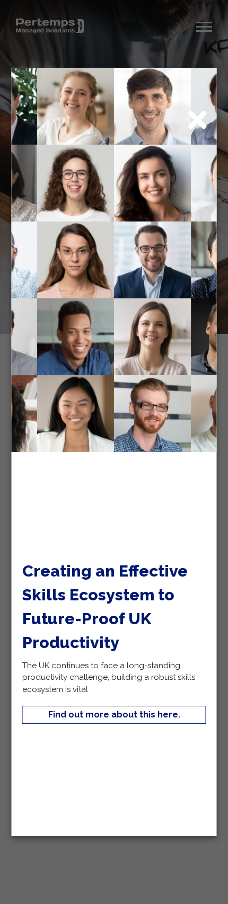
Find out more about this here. (114, 715)
